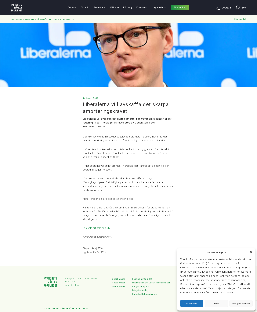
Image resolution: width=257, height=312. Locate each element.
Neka (216, 303)
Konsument (142, 7)
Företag (127, 7)
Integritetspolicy (140, 290)
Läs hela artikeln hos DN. (97, 228)
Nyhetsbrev (160, 7)
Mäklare (114, 7)
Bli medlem (180, 7)
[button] (251, 252)
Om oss (72, 7)
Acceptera (191, 303)
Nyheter (20, 19)
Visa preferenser (241, 303)
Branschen (99, 7)
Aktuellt (85, 7)
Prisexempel (118, 282)
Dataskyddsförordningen (145, 294)
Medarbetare (119, 286)
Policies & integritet (142, 279)
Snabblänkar (118, 279)
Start (13, 19)
